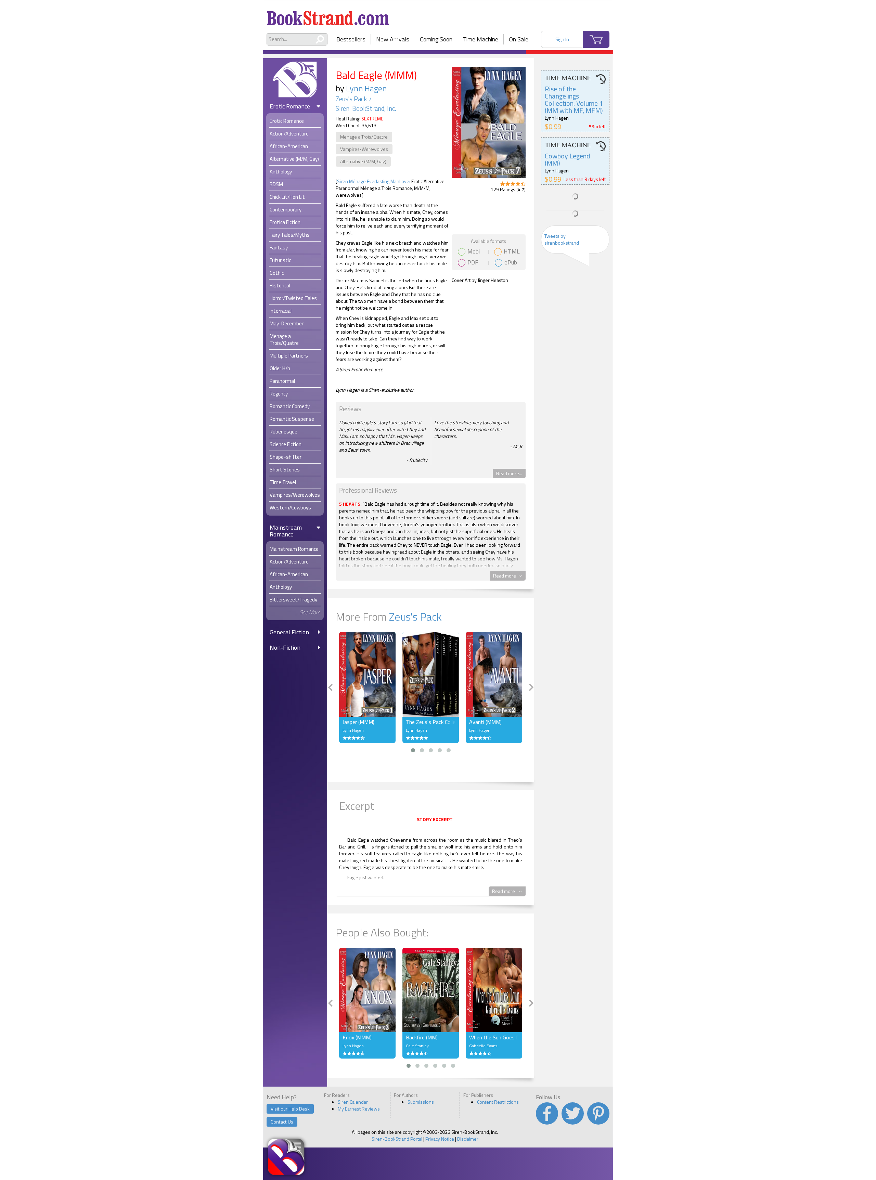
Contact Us (282, 1121)
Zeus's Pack (415, 616)
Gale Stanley (417, 1045)
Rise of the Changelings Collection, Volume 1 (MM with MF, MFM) (574, 99)
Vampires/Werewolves (364, 149)
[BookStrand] (328, 15)
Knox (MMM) (357, 1037)
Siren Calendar (353, 1101)
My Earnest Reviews (359, 1108)
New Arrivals (392, 39)
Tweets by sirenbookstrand (561, 239)
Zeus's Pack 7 (354, 99)
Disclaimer (467, 1138)
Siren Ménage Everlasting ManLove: (373, 181)
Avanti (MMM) (485, 721)
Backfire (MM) (422, 1037)
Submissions (421, 1101)
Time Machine (480, 39)
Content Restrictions (498, 1101)
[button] (413, 750)
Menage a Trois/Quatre (364, 136)
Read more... (509, 473)
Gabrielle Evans (483, 1045)
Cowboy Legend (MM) (567, 159)
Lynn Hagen (366, 88)
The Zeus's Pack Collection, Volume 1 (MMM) (430, 721)
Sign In (562, 39)
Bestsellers (350, 39)
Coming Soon (436, 39)
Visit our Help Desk (290, 1108)
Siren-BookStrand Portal (397, 1138)
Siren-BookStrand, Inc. (366, 108)
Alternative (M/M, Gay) (363, 161)
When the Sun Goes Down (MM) (494, 1037)
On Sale (518, 39)
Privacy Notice (439, 1138)
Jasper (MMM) (358, 721)
